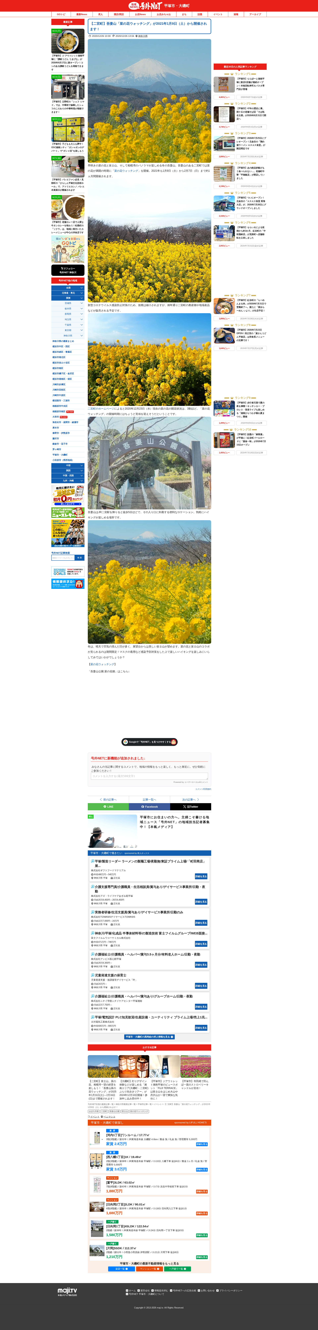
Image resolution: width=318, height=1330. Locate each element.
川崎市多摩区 (59, 384)
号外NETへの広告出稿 (184, 1290)
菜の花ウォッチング (126, 170)
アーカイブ (255, 14)
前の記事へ (110, 799)
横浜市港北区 (59, 357)
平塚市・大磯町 (177, 6)
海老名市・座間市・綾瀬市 (65, 422)
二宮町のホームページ (101, 408)
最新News (81, 14)
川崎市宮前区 (59, 390)
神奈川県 (143, 36)
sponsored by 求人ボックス (137, 853)
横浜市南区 (58, 368)
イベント (218, 14)
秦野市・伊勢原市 (61, 433)
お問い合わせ (208, 1290)
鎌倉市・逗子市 (60, 444)
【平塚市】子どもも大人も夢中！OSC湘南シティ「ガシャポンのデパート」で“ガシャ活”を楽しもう (67, 147)
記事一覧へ (149, 799)
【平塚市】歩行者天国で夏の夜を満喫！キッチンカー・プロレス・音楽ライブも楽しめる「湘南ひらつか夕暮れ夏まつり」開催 (251, 409)
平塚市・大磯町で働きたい (106, 853)
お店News (140, 14)
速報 (236, 14)
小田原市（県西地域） (63, 460)
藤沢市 (56, 438)
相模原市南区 (63, 411)
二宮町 (104, 1111)
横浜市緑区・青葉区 (62, 352)
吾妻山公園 (114, 1111)
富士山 (125, 1111)
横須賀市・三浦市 (61, 400)
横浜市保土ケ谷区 (61, 363)
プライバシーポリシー (230, 1290)
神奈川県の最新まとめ (63, 341)
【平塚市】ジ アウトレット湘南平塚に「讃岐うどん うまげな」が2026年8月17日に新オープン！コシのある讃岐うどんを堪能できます (67, 62)
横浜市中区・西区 (61, 346)
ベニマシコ (109, 1116)
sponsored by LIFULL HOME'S (190, 1122)
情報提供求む (161, 1290)
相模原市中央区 (60, 406)
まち (184, 14)
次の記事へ (189, 799)
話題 (200, 14)
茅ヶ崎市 (57, 449)
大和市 (60, 417)
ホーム (132, 1290)
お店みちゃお (164, 14)
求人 (100, 14)
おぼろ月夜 (94, 1111)
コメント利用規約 (203, 789)
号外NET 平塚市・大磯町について (146, 1294)
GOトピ (61, 14)
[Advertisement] (240, 41)
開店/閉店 (119, 14)
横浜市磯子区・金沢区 (63, 373)
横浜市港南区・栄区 (62, 379)
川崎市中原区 (59, 395)
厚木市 (56, 428)
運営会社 (145, 1290)
